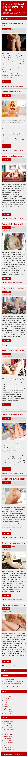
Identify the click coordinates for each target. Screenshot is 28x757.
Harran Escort (8, 738)
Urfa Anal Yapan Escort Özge (12, 683)
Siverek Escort (8, 744)
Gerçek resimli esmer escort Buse (13, 288)
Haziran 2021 (8, 711)
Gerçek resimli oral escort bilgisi (13, 224)
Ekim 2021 (7, 704)
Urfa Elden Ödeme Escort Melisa (13, 681)
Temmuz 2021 (8, 710)
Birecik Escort (8, 725)
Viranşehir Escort (9, 749)
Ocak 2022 (7, 702)
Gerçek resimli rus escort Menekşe (13, 350)
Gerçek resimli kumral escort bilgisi (14, 478)
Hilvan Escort (8, 740)
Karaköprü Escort (9, 742)
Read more (6, 82)
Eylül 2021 (7, 706)
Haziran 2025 (8, 695)
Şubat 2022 (7, 700)
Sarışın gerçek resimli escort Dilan (13, 542)
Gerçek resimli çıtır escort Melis (13, 155)
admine (13, 29)
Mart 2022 (7, 698)
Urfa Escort (7, 747)
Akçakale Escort (8, 721)
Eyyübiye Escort (8, 733)
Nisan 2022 (7, 697)
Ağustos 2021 (8, 708)
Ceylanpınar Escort (9, 729)
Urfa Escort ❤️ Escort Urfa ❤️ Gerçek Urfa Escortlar (13, 7)
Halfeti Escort (8, 734)
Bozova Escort (8, 727)
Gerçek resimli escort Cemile (11, 91)
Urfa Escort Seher (9, 679)
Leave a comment (7, 31)
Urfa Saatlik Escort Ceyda (11, 685)
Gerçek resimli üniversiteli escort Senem (13, 24)
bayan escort (11, 86)
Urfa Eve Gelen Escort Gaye (12, 687)
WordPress (14, 754)
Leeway (21, 754)
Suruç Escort (7, 746)
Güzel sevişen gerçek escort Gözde (13, 605)
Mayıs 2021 (7, 713)
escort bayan (19, 86)
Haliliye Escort (8, 736)
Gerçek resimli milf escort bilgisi (13, 414)
